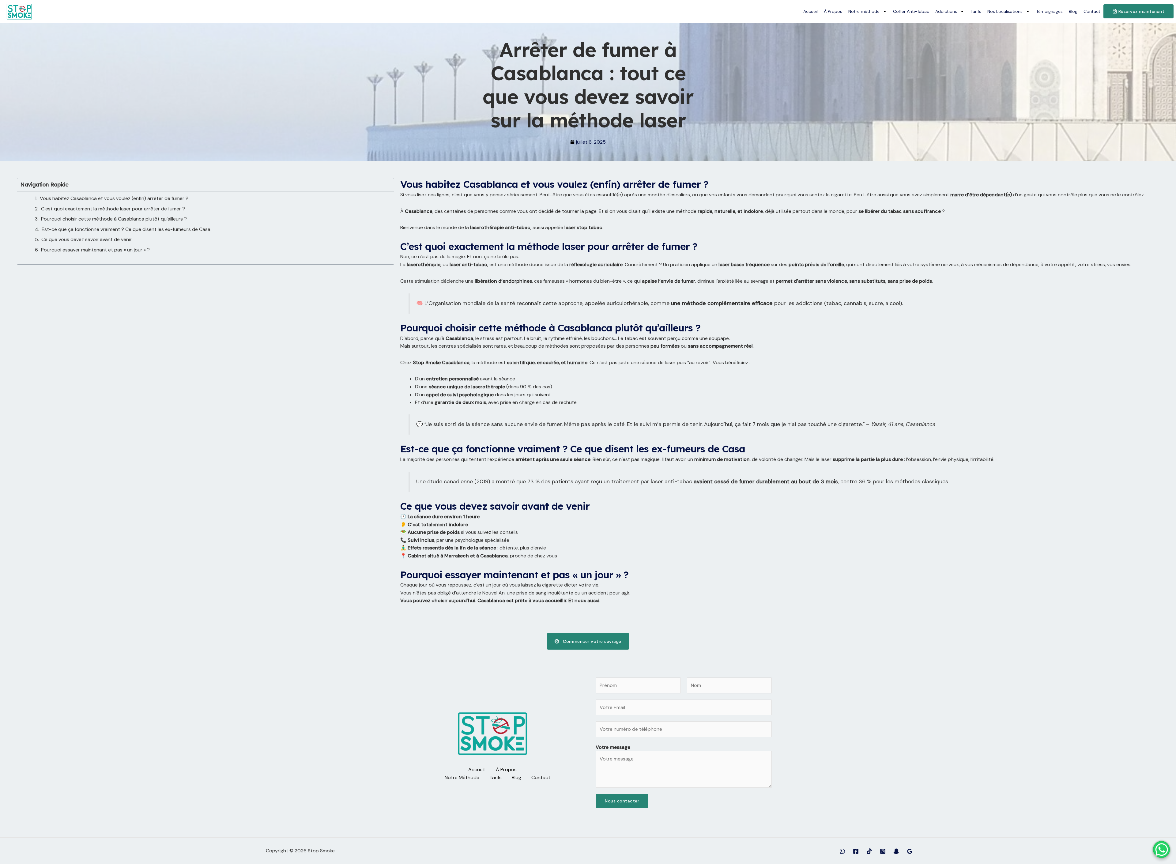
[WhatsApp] (842, 851)
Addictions (946, 11)
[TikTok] (869, 851)
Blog (1073, 11)
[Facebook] (856, 851)
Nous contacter (622, 801)
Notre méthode (864, 11)
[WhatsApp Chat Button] (1161, 849)
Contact (1092, 11)
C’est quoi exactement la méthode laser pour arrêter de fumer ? (113, 209)
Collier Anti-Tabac (911, 11)
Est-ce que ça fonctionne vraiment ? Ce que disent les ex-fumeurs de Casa (126, 229)
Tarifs (976, 11)
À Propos (833, 11)
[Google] (910, 851)
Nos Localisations (1005, 11)
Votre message (613, 747)
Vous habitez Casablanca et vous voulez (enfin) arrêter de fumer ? (114, 198)
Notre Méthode (462, 777)
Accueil (810, 11)
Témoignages (1049, 11)
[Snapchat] (896, 851)
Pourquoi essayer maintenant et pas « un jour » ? (95, 250)
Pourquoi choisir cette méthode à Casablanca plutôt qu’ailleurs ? (114, 219)
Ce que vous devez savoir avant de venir (86, 239)
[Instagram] (883, 851)
